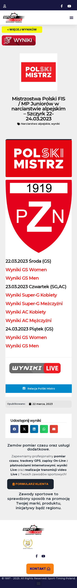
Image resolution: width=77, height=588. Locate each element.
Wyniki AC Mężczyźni (29, 320)
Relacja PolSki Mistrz (41, 388)
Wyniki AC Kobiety (26, 312)
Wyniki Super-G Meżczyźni (34, 303)
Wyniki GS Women (26, 269)
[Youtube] (43, 556)
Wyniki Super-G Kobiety (31, 295)
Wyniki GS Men (22, 278)
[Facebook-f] (36, 556)
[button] (71, 18)
